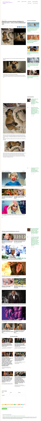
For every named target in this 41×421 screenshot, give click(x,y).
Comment (3, 395)
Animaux (19, 1)
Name (3, 392)
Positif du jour (29, 3)
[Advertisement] (20, 11)
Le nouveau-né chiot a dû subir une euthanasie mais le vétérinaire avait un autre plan (33, 53)
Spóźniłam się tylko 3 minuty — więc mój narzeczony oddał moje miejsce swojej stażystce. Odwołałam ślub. (20, 345)
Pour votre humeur (35, 3)
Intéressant (29, 1)
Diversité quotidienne (35, 1)
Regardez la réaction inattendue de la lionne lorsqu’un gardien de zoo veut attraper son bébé (33, 76)
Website (19, 392)
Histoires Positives (23, 1)
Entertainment (6, 1)
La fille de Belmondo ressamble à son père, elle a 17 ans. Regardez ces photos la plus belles (33, 41)
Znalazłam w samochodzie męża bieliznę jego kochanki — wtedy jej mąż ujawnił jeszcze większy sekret (7, 345)
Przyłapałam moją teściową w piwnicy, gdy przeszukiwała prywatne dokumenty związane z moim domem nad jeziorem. (35, 170)
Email (11, 392)
